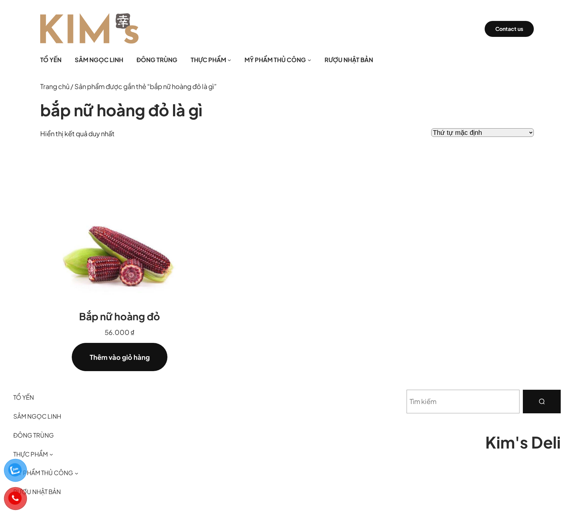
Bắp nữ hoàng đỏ (119, 316)
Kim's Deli (523, 442)
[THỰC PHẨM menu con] (229, 60)
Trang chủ (54, 86)
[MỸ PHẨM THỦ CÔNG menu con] (309, 60)
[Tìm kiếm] (542, 401)
